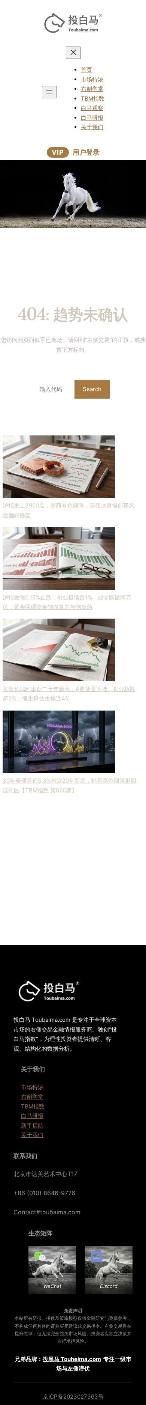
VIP (58, 152)
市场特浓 (32, 1087)
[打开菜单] (49, 92)
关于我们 (32, 1134)
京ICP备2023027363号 (73, 1396)
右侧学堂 (32, 1096)
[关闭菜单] (73, 53)
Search (92, 389)
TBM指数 (33, 1106)
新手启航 (32, 1125)
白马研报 (32, 1115)
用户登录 (86, 152)
